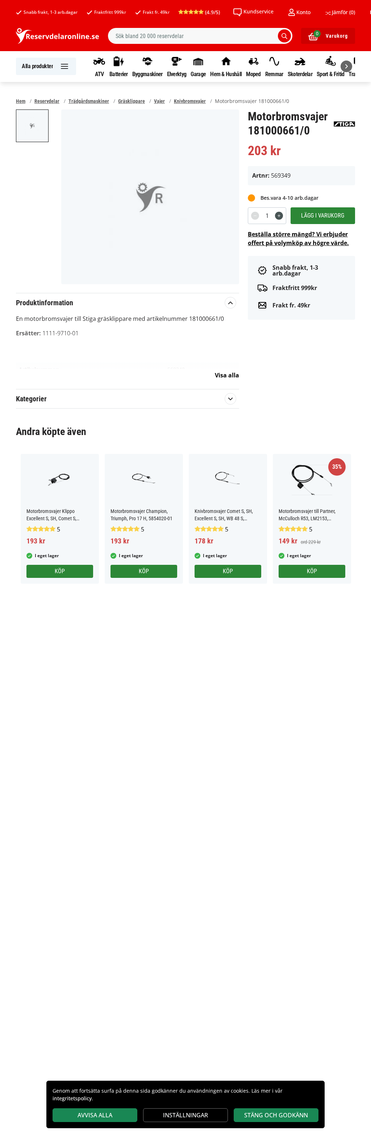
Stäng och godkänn (276, 1115)
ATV (99, 74)
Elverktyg (177, 74)
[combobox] (200, 36)
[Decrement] (255, 216)
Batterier (118, 74)
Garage (198, 74)
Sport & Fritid (330, 74)
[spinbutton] (267, 215)
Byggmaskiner (147, 74)
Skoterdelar (300, 74)
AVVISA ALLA (95, 1115)
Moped (253, 74)
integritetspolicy (72, 1098)
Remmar (274, 74)
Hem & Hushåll (226, 74)
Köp (60, 571)
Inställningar (185, 1115)
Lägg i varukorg (322, 215)
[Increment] (279, 216)
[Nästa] (346, 66)
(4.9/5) (212, 12)
